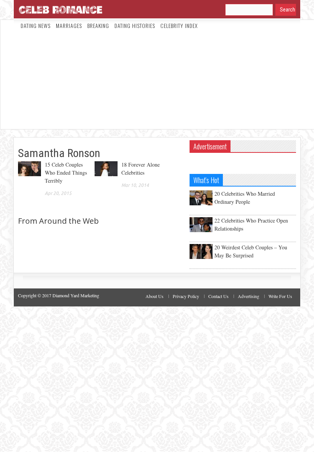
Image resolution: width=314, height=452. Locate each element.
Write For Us (280, 296)
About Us (155, 296)
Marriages (69, 25)
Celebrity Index (179, 25)
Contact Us (218, 296)
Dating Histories (134, 25)
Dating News (36, 25)
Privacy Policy (186, 296)
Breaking (98, 25)
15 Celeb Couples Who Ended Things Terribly (66, 172)
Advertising (248, 296)
